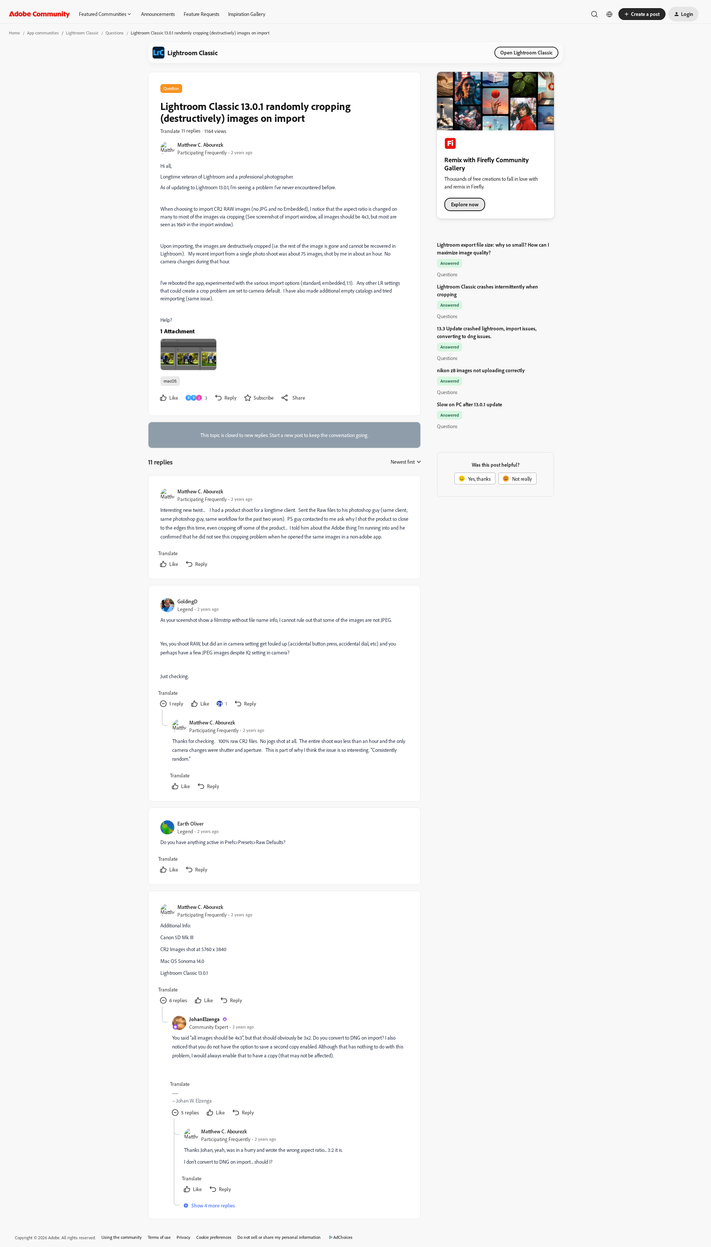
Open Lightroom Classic (526, 52)
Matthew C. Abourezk (200, 144)
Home (14, 33)
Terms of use (159, 1237)
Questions (115, 33)
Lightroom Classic (82, 33)
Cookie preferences (213, 1237)
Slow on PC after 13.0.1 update (469, 404)
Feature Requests (201, 14)
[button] (641, 14)
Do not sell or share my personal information (279, 1237)
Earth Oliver (190, 823)
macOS (170, 381)
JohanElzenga (204, 1019)
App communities (43, 33)
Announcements (158, 14)
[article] (284, 528)
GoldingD (187, 601)
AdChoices (343, 1237)
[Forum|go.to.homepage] (39, 14)
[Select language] (609, 14)
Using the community (121, 1237)
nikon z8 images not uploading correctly (481, 370)
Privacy (183, 1237)
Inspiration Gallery (246, 14)
